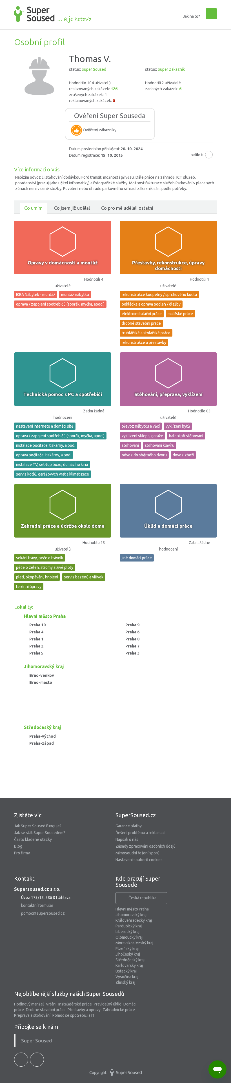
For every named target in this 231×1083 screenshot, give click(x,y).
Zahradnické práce (119, 1009)
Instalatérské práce (75, 1004)
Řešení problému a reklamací (140, 832)
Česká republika (142, 898)
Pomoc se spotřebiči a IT (73, 1015)
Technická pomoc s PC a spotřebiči (62, 394)
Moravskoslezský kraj (134, 943)
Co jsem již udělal (72, 208)
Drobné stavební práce (46, 1009)
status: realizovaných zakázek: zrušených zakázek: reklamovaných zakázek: (93, 85)
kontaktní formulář (37, 905)
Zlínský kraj (125, 982)
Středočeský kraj (130, 960)
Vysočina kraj (126, 976)
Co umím (33, 208)
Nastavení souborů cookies (139, 859)
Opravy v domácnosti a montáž (63, 262)
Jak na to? (191, 16)
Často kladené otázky (33, 839)
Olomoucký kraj (129, 937)
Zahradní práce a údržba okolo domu (63, 526)
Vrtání (51, 1004)
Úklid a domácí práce (168, 526)
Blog (18, 846)
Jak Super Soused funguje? (37, 826)
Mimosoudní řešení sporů (137, 853)
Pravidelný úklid (107, 1004)
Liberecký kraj (127, 931)
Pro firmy (22, 853)
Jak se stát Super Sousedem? (39, 832)
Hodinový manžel (29, 1004)
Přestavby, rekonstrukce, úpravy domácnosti (168, 265)
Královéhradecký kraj (133, 920)
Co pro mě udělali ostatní (127, 208)
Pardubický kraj (128, 926)
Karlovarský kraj (129, 965)
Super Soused (36, 1040)
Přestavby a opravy (84, 1009)
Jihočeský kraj (127, 954)
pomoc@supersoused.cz (43, 913)
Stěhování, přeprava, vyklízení (168, 394)
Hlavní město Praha (132, 909)
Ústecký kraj (126, 971)
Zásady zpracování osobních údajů (145, 846)
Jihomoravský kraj (130, 914)
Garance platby (128, 826)
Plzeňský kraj (127, 948)
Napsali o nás (126, 839)
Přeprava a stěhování (32, 1015)
